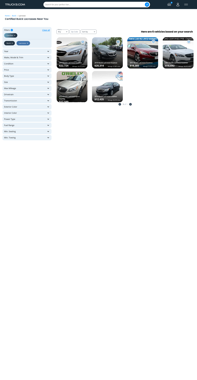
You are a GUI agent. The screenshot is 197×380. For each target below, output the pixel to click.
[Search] (147, 4)
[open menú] (186, 4)
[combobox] (88, 32)
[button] (10, 35)
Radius (60, 29)
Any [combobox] (59, 32)
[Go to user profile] (178, 4)
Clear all (46, 30)
